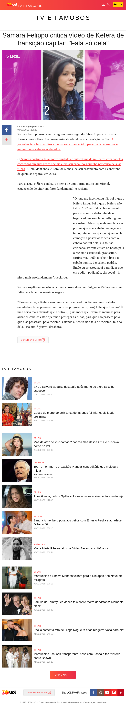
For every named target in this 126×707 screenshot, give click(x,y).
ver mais (61, 675)
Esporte (111, 15)
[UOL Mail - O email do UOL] (103, 4)
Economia (86, 15)
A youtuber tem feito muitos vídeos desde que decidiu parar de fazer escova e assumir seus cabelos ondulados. (67, 144)
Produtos (8, 15)
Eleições (32, 15)
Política (59, 15)
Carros (72, 15)
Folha (98, 15)
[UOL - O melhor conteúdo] (12, 5)
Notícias (46, 15)
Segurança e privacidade (94, 702)
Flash (20, 15)
